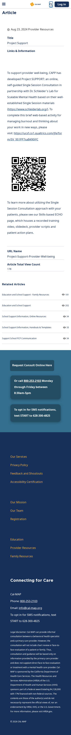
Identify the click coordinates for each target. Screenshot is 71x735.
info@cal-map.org (30, 608)
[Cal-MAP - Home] (35, 4)
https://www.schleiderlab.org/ (27, 109)
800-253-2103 (32, 381)
